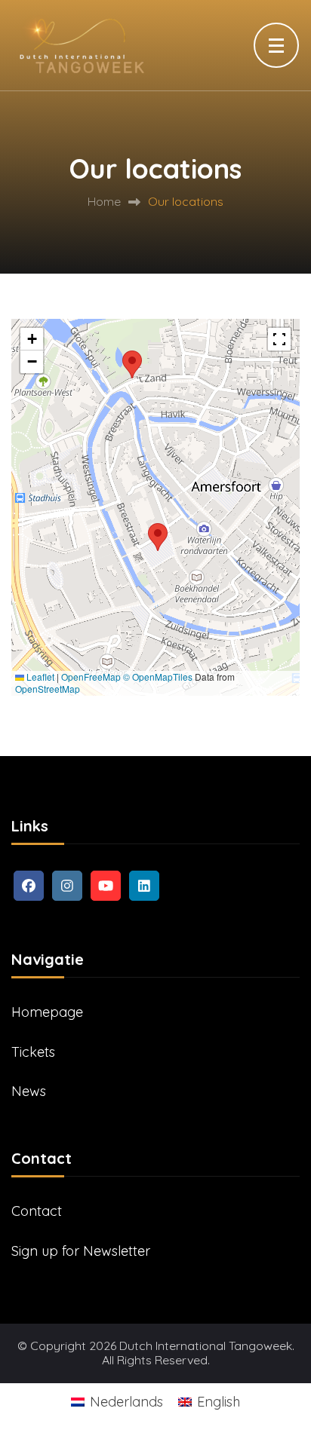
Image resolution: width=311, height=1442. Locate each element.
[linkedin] (144, 886)
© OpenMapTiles (157, 676)
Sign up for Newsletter (80, 1251)
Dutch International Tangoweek (205, 1346)
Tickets (33, 1052)
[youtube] (106, 886)
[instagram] (67, 886)
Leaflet (39, 676)
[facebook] (29, 886)
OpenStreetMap (47, 688)
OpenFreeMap (91, 676)
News (28, 1091)
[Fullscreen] (279, 339)
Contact (36, 1211)
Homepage (47, 1012)
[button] (158, 537)
